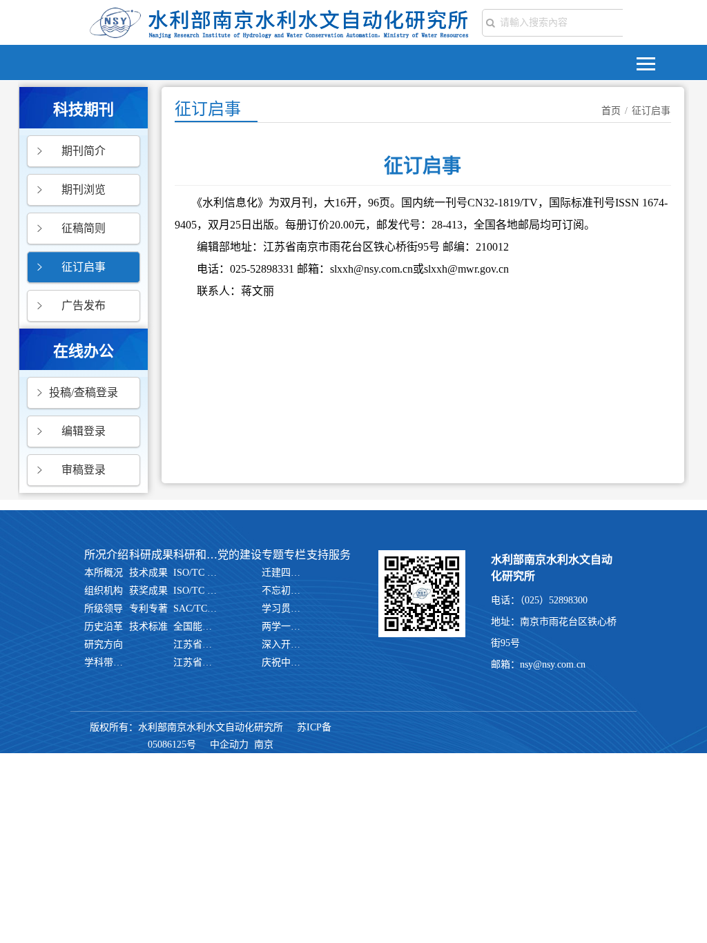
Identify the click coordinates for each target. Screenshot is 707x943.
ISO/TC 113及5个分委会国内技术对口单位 (195, 590)
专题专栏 (284, 555)
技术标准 (148, 626)
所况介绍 (106, 555)
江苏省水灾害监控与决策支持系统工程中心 (195, 662)
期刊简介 (83, 151)
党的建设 (239, 555)
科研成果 (151, 555)
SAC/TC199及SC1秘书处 (195, 608)
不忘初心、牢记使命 (284, 590)
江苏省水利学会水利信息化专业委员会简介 (195, 644)
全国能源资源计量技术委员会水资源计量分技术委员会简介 (195, 626)
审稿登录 (83, 470)
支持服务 (329, 555)
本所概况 (103, 572)
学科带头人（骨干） (106, 662)
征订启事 (83, 267)
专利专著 (148, 608)
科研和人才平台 (195, 555)
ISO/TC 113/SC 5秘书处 (195, 572)
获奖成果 (148, 590)
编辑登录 (83, 431)
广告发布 (83, 305)
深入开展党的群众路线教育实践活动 (284, 644)
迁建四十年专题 (284, 572)
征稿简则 (83, 228)
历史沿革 (103, 626)
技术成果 (148, 572)
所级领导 (103, 608)
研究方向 (103, 644)
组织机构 (103, 590)
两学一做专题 (284, 626)
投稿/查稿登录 (83, 392)
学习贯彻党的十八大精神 (284, 608)
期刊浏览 (83, 189)
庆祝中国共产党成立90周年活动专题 (284, 662)
